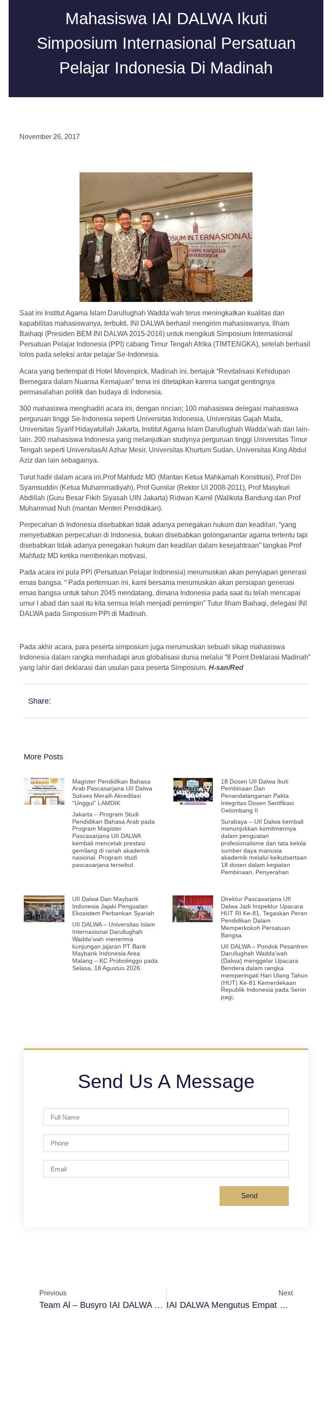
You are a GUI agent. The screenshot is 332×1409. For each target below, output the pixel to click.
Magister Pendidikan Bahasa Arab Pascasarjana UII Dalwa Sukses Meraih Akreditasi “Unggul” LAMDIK (112, 792)
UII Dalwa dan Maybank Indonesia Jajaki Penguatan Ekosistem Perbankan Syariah (113, 906)
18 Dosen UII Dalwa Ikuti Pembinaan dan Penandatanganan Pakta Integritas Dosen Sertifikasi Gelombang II (257, 796)
